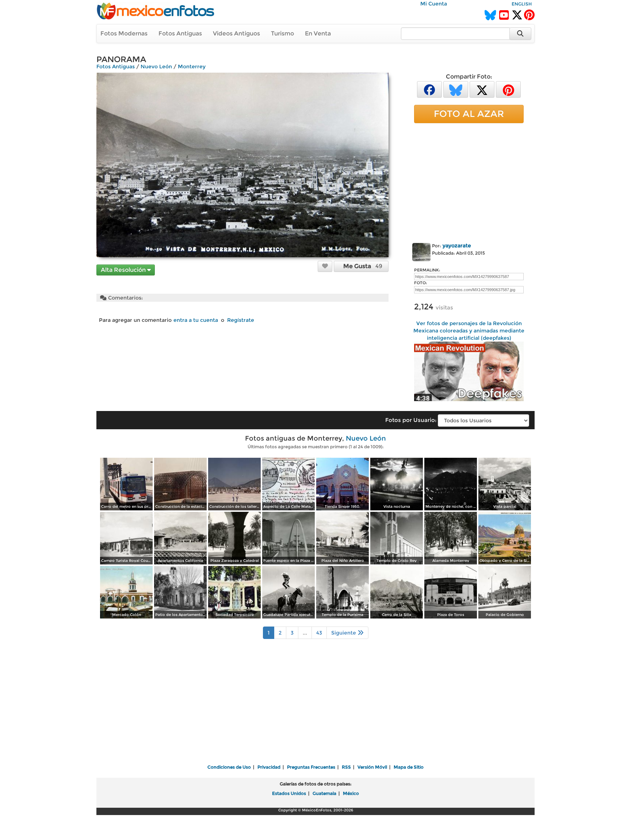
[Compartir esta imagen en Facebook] (429, 88)
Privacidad (268, 767)
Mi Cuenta (433, 3)
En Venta (318, 33)
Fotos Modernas (124, 33)
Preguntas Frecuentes (311, 767)
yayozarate (457, 245)
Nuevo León (156, 66)
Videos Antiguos (236, 33)
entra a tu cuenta (195, 320)
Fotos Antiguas (180, 33)
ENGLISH (522, 4)
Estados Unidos (289, 793)
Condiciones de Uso (229, 767)
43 (319, 632)
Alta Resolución (124, 269)
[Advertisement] (469, 181)
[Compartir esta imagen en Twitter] (482, 88)
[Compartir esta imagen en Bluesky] (455, 88)
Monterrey (192, 66)
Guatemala (324, 793)
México (351, 793)
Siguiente (344, 632)
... (305, 632)
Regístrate (240, 320)
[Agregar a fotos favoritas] (325, 266)
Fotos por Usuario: (410, 419)
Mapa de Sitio (409, 767)
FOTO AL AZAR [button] (469, 113)
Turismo (282, 33)
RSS (346, 767)
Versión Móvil (372, 767)
